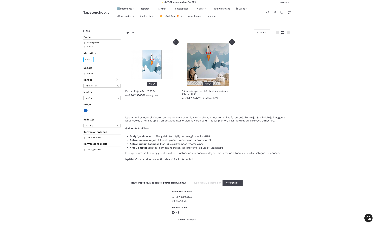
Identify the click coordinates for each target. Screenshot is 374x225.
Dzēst (117, 79)
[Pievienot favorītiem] (176, 42)
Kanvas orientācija (95, 132)
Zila (86, 111)
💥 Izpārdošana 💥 (169, 16)
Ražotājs (89, 119)
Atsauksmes (194, 16)
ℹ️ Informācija (125, 8)
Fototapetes (182, 8)
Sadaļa (87, 68)
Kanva (90, 46)
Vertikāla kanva (94, 137)
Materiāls (89, 53)
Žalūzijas (241, 8)
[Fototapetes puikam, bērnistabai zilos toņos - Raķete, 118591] (208, 70)
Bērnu (90, 73)
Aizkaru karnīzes (221, 8)
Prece (87, 37)
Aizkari (201, 8)
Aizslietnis (145, 16)
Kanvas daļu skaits (95, 144)
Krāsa (87, 104)
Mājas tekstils (124, 16)
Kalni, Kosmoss (92, 85)
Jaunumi (211, 16)
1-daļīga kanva (94, 149)
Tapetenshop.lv (96, 12)
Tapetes (145, 8)
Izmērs (87, 92)
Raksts (87, 80)
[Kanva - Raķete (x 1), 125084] (152, 69)
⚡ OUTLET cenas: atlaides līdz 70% (178, 2)
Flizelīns (88, 59)
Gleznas (162, 8)
